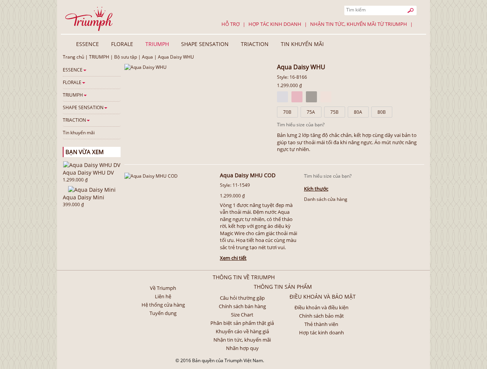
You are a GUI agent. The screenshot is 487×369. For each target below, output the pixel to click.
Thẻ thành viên (321, 324)
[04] (311, 96)
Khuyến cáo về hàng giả (242, 331)
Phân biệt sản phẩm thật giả (242, 323)
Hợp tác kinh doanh (274, 24)
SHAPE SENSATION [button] (205, 44)
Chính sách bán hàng (242, 306)
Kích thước (316, 188)
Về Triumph (163, 288)
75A (311, 112)
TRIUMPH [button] (157, 44)
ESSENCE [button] (87, 44)
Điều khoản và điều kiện (321, 307)
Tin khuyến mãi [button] (302, 44)
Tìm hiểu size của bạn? (301, 124)
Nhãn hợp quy (242, 348)
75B (334, 112)
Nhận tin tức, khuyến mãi (242, 339)
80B (381, 112)
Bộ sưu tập (125, 57)
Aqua (147, 57)
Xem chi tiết (233, 257)
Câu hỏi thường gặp (242, 297)
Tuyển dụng (163, 313)
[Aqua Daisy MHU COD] (151, 175)
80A (358, 112)
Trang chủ (73, 57)
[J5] (296, 96)
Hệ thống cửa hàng (163, 304)
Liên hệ (163, 296)
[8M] (282, 96)
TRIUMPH (99, 57)
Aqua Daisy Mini (83, 197)
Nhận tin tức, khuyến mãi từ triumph (358, 24)
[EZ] (325, 96)
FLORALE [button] (122, 44)
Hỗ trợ (230, 24)
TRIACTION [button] (255, 44)
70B (287, 112)
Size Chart (242, 314)
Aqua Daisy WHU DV (88, 172)
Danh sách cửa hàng (325, 199)
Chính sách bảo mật (321, 315)
